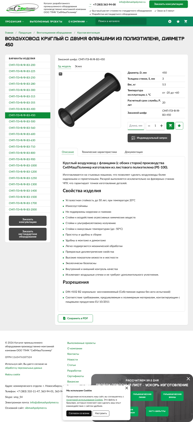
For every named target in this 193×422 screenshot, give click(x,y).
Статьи (71, 365)
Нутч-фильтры (157, 411)
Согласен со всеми (79, 413)
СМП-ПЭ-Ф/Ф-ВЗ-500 (22, 121)
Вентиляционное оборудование (54, 33)
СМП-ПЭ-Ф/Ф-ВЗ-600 (22, 134)
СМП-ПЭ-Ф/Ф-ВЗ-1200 (23, 172)
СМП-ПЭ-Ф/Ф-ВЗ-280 (22, 84)
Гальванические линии (142, 395)
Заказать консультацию (168, 4)
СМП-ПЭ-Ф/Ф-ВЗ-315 (22, 96)
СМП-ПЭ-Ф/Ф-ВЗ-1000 (23, 165)
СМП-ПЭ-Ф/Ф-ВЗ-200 (22, 65)
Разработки (74, 370)
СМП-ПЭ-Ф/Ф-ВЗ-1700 (23, 203)
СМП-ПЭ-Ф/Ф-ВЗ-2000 (23, 209)
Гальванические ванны (172, 395)
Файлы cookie (12, 374)
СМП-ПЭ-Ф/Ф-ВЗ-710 (22, 146)
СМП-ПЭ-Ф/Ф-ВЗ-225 (22, 71)
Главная (9, 33)
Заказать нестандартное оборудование (27, 234)
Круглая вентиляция (88, 33)
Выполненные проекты (81, 343)
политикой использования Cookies (84, 400)
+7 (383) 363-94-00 (104, 4)
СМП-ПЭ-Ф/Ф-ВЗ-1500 (23, 197)
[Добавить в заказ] (170, 125)
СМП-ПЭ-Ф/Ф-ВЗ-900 (22, 159)
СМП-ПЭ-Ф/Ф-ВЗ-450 (22, 115)
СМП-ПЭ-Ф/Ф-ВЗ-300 (22, 90)
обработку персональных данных (23, 368)
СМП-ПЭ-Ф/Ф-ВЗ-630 (22, 140)
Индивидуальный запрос (152, 138)
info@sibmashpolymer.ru (132, 2)
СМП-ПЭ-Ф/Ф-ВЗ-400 (22, 109)
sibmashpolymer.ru (36, 408)
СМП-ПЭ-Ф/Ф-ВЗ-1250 (23, 178)
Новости (72, 359)
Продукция (25, 33)
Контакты (73, 354)
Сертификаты (75, 376)
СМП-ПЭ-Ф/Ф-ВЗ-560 (22, 128)
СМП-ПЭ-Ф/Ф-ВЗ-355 (22, 102)
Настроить (101, 413)
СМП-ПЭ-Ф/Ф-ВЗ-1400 (23, 191)
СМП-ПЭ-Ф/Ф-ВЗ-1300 (23, 184)
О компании (74, 348)
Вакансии (73, 381)
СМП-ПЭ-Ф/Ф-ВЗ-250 (22, 77)
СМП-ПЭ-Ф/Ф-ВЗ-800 (22, 153)
